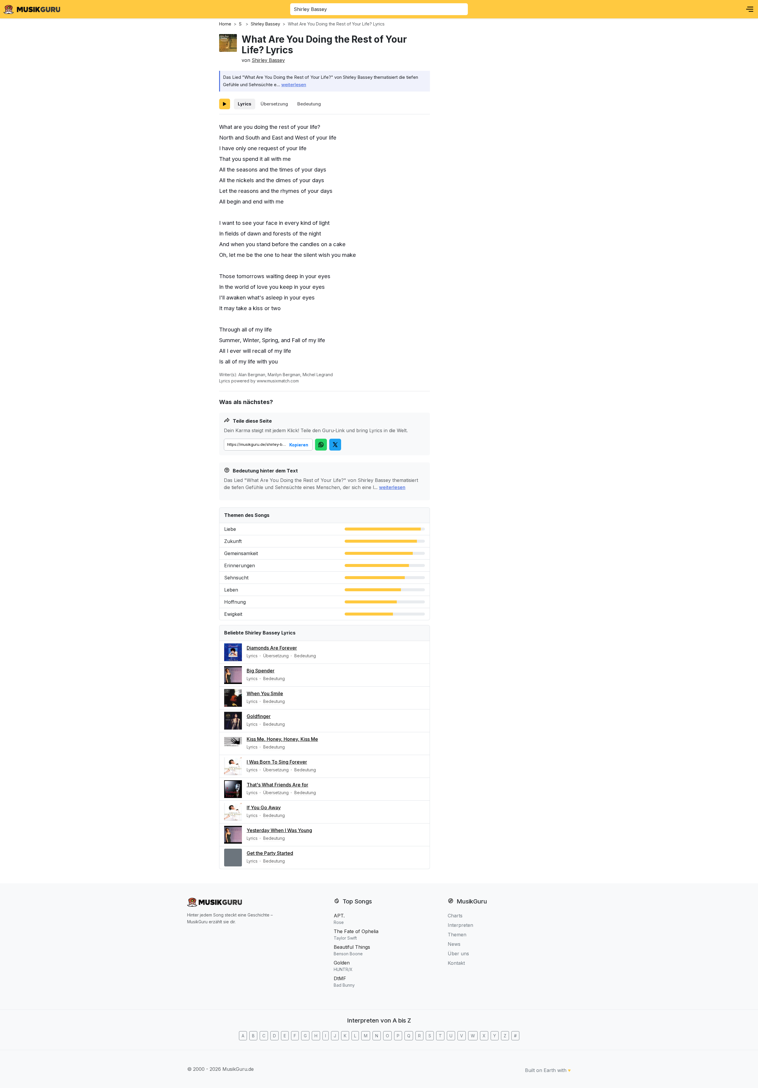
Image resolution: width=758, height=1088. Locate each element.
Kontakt (456, 963)
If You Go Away (264, 807)
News (454, 944)
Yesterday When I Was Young (279, 830)
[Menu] (749, 9)
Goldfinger (259, 716)
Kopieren (298, 444)
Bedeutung (309, 104)
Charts (455, 916)
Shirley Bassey (268, 60)
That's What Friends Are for (277, 785)
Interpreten (460, 925)
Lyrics (244, 104)
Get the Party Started (270, 853)
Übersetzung (274, 104)
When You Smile (265, 693)
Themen (457, 935)
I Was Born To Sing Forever (277, 762)
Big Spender (260, 671)
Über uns (458, 953)
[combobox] (379, 9)
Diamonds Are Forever (272, 648)
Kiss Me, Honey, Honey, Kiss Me (282, 739)
